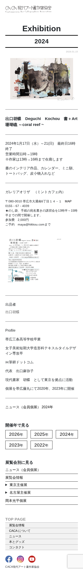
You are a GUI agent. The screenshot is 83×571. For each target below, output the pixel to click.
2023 (14, 444)
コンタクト (17, 547)
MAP (68, 201)
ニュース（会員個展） (23, 407)
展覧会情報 (14, 477)
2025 (39, 434)
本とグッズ (17, 541)
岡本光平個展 (16, 501)
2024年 (47, 407)
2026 (14, 434)
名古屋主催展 (20, 492)
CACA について (20, 530)
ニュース (15, 536)
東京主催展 (18, 485)
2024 (65, 434)
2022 (39, 444)
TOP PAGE (15, 519)
